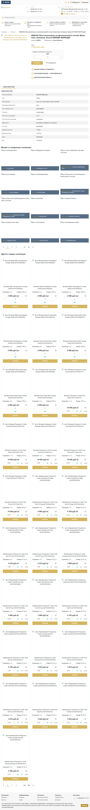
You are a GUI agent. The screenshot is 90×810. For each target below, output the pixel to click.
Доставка (57, 800)
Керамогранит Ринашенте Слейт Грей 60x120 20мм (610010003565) (45, 503)
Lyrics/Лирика (14, 192)
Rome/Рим (42, 216)
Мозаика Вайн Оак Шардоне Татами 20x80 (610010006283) (74, 287)
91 (24, 247)
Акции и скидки (9, 22)
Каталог (13, 32)
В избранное (51, 63)
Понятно (84, 805)
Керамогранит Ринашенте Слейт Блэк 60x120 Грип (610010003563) (15, 555)
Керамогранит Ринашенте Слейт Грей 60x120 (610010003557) (15, 659)
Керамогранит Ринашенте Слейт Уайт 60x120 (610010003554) (15, 711)
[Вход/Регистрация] (68, 2)
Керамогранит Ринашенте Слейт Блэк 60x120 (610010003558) (74, 607)
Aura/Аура (10, 168)
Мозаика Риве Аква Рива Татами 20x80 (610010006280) (45, 397)
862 (25, 785)
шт (15, 302)
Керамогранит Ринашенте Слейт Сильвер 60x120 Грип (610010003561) (74, 555)
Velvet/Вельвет (71, 240)
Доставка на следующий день (34, 23)
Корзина (85, 2)
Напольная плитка (42, 797)
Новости (3, 800)
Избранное (75, 2)
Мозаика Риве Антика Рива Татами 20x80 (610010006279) (44, 342)
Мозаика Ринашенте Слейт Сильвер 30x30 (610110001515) (45, 451)
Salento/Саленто (74, 216)
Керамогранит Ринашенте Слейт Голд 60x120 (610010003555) (74, 659)
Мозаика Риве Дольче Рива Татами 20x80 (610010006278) (74, 342)
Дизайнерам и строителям (79, 22)
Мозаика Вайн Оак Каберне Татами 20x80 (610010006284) (45, 287)
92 (29, 247)
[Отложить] (26, 296)
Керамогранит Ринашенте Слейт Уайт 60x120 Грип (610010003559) (45, 607)
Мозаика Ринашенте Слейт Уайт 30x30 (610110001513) (15, 503)
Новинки (21, 797)
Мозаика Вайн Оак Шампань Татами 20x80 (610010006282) (15, 342)
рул (47, 54)
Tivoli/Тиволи (43, 240)
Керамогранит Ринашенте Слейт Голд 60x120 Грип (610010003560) (15, 607)
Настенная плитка (42, 800)
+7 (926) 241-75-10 (83, 798)
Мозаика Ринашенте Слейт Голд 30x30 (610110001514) (74, 451)
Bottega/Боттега (42, 168)
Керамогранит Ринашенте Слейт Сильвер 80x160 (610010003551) (15, 762)
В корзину (37, 63)
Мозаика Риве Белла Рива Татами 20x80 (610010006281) (15, 397)
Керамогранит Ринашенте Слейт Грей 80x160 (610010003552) (74, 711)
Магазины (4, 797)
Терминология (59, 797)
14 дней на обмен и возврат (57, 22)
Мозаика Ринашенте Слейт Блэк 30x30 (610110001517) (74, 397)
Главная (4, 32)
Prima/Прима (41, 192)
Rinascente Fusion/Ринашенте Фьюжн (73, 191)
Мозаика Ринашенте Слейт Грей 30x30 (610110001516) (15, 451)
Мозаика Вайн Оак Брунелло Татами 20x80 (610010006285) (15, 287)
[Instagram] (66, 2)
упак (85, 411)
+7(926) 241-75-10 (36, 9)
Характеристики (9, 87)
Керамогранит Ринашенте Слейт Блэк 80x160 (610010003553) (45, 711)
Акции (21, 800)
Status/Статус (11, 240)
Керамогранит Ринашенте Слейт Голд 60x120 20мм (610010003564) (74, 503)
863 (29, 785)
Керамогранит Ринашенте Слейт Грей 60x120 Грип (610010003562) (45, 555)
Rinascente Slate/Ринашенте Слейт (14, 215)
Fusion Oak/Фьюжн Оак (73, 167)
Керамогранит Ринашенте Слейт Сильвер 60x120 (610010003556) (45, 659)
